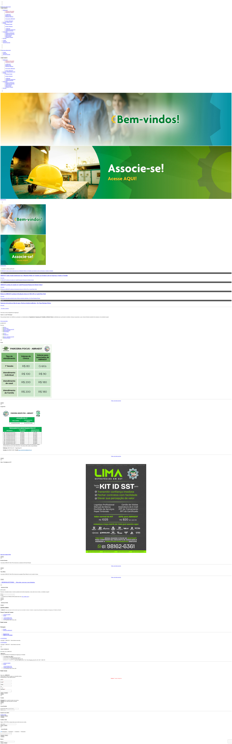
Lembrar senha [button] (3, 714)
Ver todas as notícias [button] (4, 308)
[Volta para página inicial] (5, 6)
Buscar (1, 741)
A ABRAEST (8, 14)
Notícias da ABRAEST (9, 32)
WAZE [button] (4, 615)
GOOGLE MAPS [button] (6, 614)
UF (1, 686)
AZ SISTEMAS (3, 638)
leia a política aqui (25, 596)
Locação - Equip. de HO (7, 22)
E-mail (1, 595)
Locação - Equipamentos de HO (9, 71)
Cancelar (5, 692)
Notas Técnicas (8, 36)
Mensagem (2, 689)
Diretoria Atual (8, 15)
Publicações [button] (5, 31)
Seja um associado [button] (4, 321)
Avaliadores (17, 731)
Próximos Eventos (8, 24)
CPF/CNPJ (2, 724)
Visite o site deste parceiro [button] (116, 400)
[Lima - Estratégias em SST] (8, 329)
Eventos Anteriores (9, 26)
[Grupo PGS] (5, 328)
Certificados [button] (7, 28)
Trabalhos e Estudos (9, 37)
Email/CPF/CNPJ (3, 708)
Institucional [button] (5, 10)
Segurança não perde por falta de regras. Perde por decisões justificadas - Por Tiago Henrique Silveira (25, 303)
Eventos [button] (4, 23)
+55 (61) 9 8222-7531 (7, 617)
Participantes (4, 731)
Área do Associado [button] (6, 42)
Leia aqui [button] (2, 277)
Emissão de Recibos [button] (9, 30)
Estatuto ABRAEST (9, 20)
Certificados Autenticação (10, 29)
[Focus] (4, 327)
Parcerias (4, 38)
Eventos (4, 629)
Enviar (2, 597)
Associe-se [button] (5, 41)
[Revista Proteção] (6, 330)
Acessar (2, 735)
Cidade (1, 684)
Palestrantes (23, 731)
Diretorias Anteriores (9, 16)
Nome (1, 594)
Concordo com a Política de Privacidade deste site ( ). (15, 596)
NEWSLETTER (17, 582)
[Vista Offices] (6, 331)
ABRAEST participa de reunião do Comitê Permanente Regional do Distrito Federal (21, 284)
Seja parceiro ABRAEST (10, 18)
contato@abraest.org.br (7, 618)
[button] (2, 199)
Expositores (10, 731)
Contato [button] (4, 40)
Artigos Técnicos (8, 35)
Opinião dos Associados (9, 34)
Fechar (2, 402)
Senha (1, 709)
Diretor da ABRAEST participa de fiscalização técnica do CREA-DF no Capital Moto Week (23, 294)
